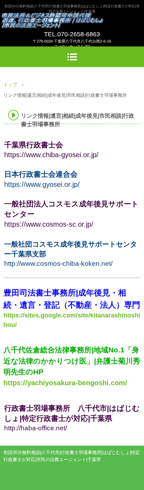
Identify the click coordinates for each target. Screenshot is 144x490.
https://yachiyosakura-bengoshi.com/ (65, 383)
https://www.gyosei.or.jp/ (42, 184)
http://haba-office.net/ (35, 428)
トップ (10, 84)
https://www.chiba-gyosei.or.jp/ (51, 155)
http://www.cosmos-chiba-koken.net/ (58, 263)
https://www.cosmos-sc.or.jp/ (48, 224)
